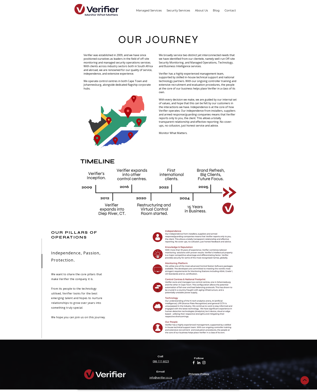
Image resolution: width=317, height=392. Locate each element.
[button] (178, 10)
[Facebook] (194, 362)
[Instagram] (204, 362)
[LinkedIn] (199, 362)
